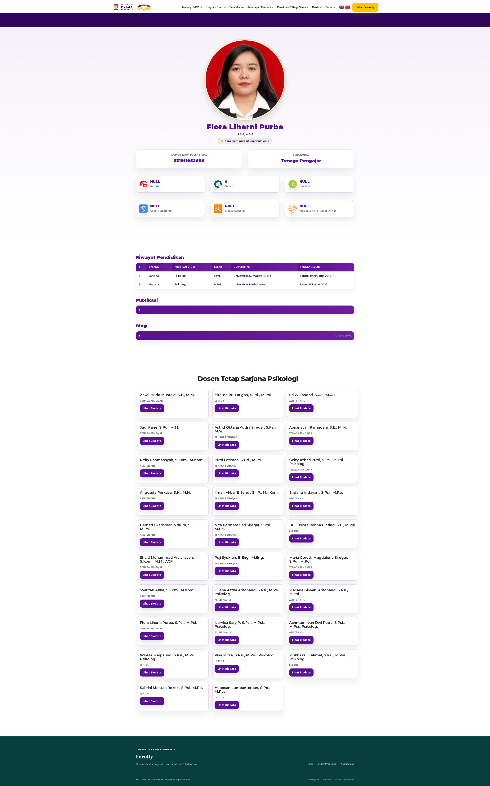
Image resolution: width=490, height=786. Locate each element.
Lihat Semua (343, 335)
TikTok (338, 779)
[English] (341, 7)
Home (310, 763)
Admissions (347, 763)
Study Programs (327, 763)
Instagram (314, 779)
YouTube (327, 779)
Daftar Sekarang (365, 7)
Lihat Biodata (152, 408)
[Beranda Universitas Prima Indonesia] (139, 7)
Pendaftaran (236, 7)
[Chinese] (348, 7)
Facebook (349, 779)
